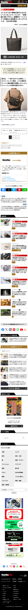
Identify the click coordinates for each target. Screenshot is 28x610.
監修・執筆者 (5, 485)
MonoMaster (16, 597)
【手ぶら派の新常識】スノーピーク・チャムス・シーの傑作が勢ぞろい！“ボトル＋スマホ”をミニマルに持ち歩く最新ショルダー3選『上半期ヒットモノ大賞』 (14, 71)
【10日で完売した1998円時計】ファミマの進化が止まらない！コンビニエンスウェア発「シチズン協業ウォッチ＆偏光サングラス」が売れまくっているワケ (18, 369)
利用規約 (15, 581)
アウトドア (20, 5)
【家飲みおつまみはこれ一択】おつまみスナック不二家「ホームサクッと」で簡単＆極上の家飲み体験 (19, 304)
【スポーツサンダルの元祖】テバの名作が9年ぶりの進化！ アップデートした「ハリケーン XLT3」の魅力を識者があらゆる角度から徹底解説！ (19, 314)
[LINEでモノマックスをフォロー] (17, 330)
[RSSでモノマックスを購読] (24, 566)
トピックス (5, 480)
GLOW (4, 595)
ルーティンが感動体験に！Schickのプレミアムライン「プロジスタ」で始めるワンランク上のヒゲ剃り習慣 (19, 294)
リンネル (4, 591)
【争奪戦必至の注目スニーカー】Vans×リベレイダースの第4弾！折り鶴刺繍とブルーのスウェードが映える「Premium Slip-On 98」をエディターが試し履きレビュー (18, 376)
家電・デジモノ (19, 460)
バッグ (24, 5)
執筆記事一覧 (5, 173)
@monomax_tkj (10, 178)
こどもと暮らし (19, 476)
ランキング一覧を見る (14, 388)
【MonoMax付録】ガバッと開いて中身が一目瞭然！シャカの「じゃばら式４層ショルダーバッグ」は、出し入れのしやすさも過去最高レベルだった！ (18, 339)
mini (3, 589)
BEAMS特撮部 (19, 472)
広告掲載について (22, 581)
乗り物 (17, 468)
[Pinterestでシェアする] (19, 189)
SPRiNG (4, 593)
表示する (14, 492)
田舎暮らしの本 (6, 599)
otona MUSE (16, 593)
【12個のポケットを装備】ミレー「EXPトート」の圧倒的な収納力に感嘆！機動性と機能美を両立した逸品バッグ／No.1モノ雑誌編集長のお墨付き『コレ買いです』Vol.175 (19, 239)
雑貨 (19, 250)
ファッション (15, 250)
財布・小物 (18, 456)
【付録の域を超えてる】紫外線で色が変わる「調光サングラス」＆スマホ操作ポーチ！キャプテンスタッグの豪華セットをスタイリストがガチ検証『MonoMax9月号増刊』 (19, 285)
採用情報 (20, 579)
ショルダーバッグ (10, 145)
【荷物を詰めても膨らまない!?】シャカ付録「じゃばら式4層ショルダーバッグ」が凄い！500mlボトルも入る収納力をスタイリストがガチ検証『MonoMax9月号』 (19, 260)
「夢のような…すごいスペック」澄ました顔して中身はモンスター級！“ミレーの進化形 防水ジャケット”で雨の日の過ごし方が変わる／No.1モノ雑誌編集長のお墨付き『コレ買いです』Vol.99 (14, 200)
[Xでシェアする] (8, 189)
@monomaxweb (7, 177)
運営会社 (14, 579)
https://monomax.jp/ (11, 180)
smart (4, 597)
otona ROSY (15, 591)
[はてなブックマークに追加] (14, 189)
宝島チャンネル (6, 585)
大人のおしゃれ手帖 (7, 587)
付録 (24, 62)
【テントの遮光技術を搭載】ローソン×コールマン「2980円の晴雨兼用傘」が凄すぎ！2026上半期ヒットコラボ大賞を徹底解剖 (19, 248)
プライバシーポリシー (6, 581)
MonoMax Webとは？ (6, 579)
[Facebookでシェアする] (3, 189)
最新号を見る (14, 426)
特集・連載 (18, 480)
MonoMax (15, 595)
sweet (14, 587)
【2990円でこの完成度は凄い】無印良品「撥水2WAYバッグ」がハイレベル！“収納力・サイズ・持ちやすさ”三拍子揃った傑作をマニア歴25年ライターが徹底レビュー (19, 272)
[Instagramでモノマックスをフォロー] (10, 330)
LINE (24, 190)
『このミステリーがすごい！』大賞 (7, 602)
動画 (3, 476)
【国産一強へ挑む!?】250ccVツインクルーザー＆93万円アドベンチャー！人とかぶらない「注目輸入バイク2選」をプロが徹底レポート (18, 362)
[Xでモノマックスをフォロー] (6, 330)
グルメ (13, 306)
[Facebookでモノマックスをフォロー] (2, 330)
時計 (3, 456)
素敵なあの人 (16, 589)
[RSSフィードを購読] (25, 330)
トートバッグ (18, 145)
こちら (11, 124)
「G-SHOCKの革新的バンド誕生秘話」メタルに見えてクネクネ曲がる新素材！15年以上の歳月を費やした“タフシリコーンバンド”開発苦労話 (14, 208)
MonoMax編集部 (16, 160)
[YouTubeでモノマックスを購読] (21, 330)
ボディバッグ (4, 147)
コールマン (22, 111)
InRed (14, 585)
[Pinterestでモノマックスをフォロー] (14, 330)
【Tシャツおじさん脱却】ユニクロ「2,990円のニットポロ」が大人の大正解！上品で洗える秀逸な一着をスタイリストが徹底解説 (17, 383)
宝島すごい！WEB (17, 599)
